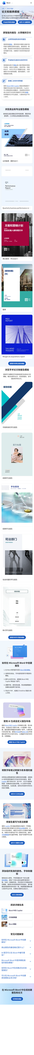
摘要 (26, 92)
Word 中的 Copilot (13, 86)
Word (8, 3)
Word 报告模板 (25, 670)
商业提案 (22, 828)
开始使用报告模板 (9, 22)
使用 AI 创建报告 (24, 22)
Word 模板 (10, 8)
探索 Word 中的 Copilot (17, 742)
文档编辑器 (5, 835)
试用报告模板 (17, 999)
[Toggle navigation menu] (31, 3)
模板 (10, 44)
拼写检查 (18, 732)
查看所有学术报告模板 (17, 637)
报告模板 (5, 880)
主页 (3, 8)
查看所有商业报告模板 (17, 363)
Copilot (4, 781)
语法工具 (25, 732)
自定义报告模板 (17, 895)
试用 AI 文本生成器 (17, 794)
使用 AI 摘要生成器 (17, 843)
